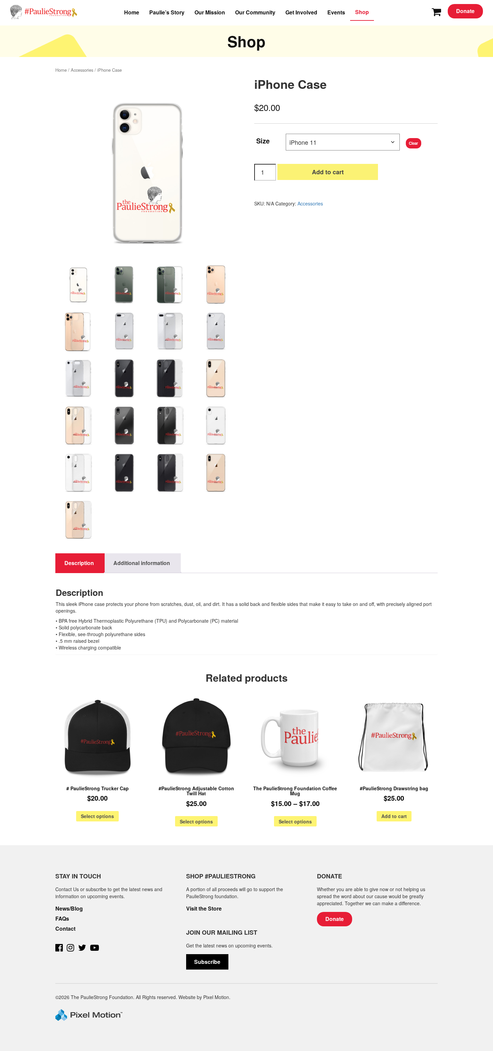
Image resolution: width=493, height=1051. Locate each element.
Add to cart (328, 172)
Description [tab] (79, 563)
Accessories (82, 70)
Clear (413, 143)
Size (263, 140)
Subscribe (207, 962)
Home (61, 70)
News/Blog (69, 908)
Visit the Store (204, 908)
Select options (97, 816)
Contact (65, 928)
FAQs (62, 918)
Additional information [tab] (141, 563)
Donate (465, 11)
